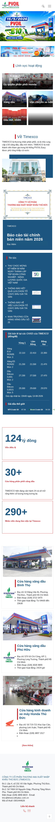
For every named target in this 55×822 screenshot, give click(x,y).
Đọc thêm (11, 244)
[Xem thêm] (27, 745)
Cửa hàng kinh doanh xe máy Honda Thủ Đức (34, 714)
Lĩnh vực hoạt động (29, 65)
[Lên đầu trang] (49, 816)
